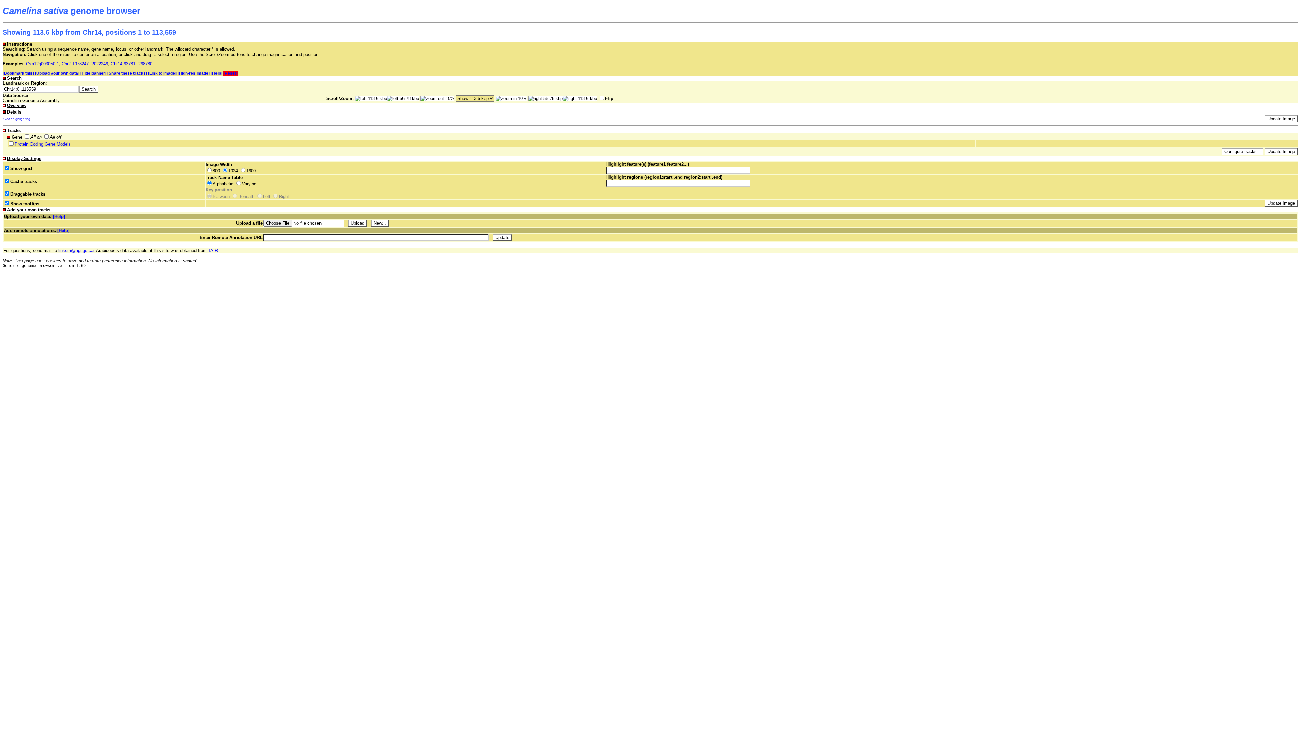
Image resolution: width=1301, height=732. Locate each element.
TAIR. (213, 250)
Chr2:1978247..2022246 (85, 63)
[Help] (216, 73)
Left (266, 196)
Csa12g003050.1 (42, 63)
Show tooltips (24, 203)
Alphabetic (223, 183)
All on (36, 137)
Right (284, 196)
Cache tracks (23, 181)
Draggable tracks (27, 194)
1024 (233, 171)
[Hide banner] (93, 73)
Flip (609, 98)
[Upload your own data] (57, 73)
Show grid (21, 168)
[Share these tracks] (127, 73)
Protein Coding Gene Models (43, 144)
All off (55, 137)
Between (221, 196)
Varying (249, 183)
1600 (251, 171)
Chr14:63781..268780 (131, 63)
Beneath (246, 196)
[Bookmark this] (18, 73)
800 (216, 171)
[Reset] (230, 73)
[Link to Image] (162, 73)
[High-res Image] (194, 73)
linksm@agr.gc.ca (76, 250)
